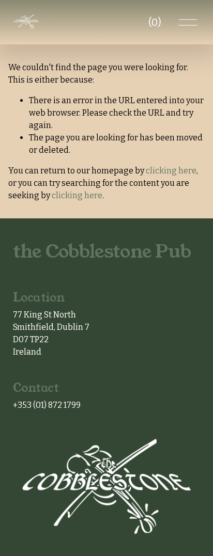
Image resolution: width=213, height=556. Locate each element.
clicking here (171, 171)
